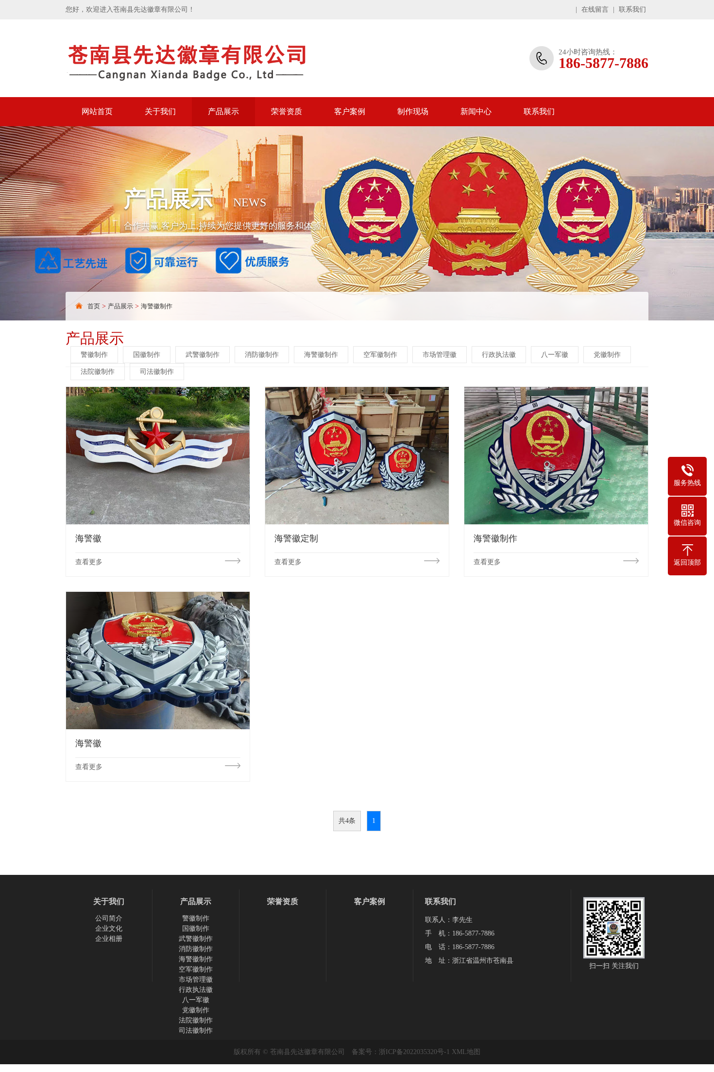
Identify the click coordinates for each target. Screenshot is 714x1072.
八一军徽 (554, 354)
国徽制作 (146, 354)
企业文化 (108, 928)
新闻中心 (476, 111)
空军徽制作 (380, 354)
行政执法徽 (499, 354)
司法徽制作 (157, 371)
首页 (93, 306)
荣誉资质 (286, 111)
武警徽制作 (203, 354)
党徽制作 (607, 354)
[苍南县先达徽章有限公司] (209, 58)
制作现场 (412, 111)
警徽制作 (94, 354)
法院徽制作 (98, 371)
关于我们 (160, 111)
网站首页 (97, 111)
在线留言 (595, 9)
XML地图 (466, 1051)
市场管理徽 (440, 354)
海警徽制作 (156, 306)
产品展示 (223, 111)
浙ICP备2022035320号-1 (414, 1051)
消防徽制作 (262, 354)
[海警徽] (158, 455)
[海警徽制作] (556, 455)
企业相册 (108, 938)
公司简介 (108, 918)
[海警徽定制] (357, 455)
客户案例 (349, 111)
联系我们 (632, 9)
